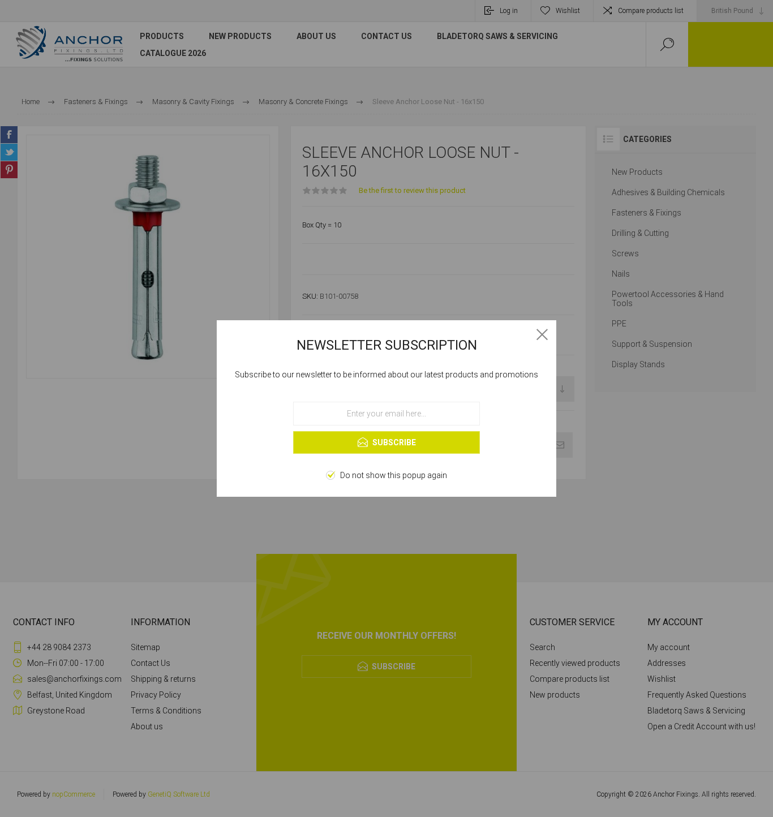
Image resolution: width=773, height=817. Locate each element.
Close (542, 334)
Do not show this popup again (393, 475)
